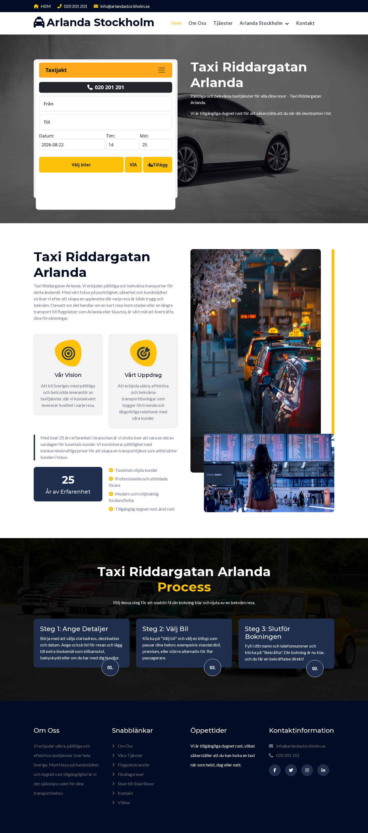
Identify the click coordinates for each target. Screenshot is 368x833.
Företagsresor (130, 774)
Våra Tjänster (130, 755)
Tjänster (223, 23)
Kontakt (305, 23)
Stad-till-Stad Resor (135, 783)
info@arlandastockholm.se (125, 6)
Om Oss (198, 23)
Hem (176, 23)
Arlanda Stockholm (261, 23)
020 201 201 (75, 6)
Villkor (123, 802)
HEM (46, 6)
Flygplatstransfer (133, 764)
